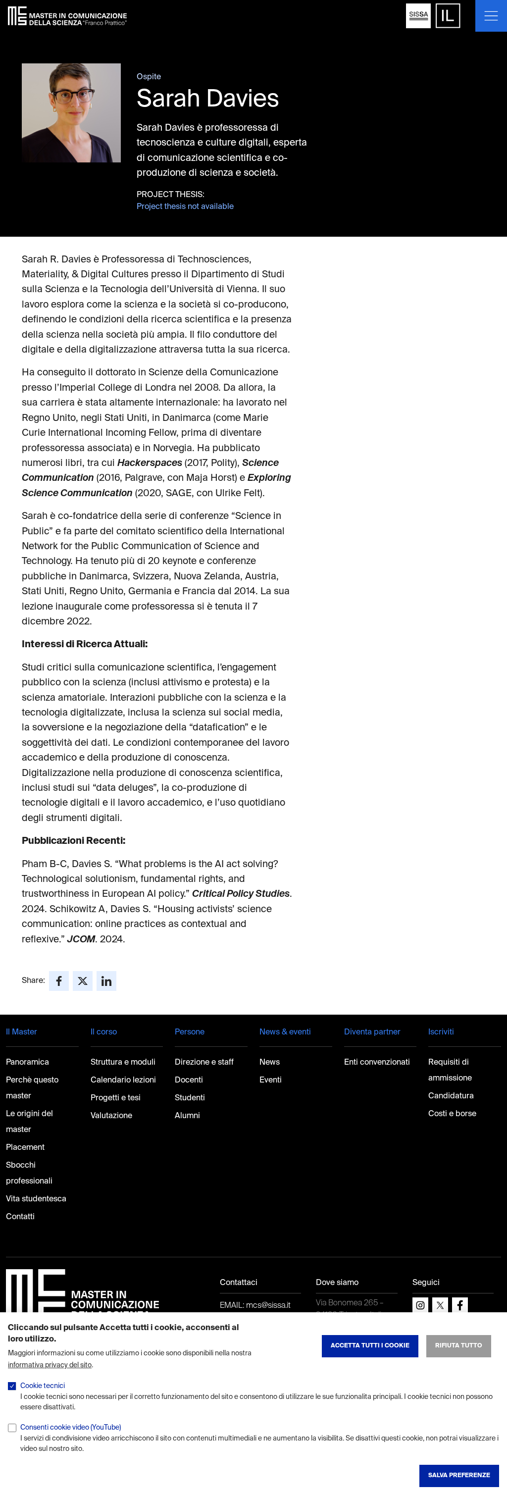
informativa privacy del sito (50, 1365)
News (269, 1063)
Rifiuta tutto (458, 1346)
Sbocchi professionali (29, 1174)
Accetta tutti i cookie (370, 1346)
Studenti (190, 1098)
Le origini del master (29, 1122)
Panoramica (27, 1063)
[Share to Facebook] (59, 981)
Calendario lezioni (123, 1080)
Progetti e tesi (116, 1098)
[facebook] (460, 1305)
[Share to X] (83, 981)
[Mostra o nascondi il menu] (491, 16)
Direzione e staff (204, 1063)
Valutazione (111, 1116)
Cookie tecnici (42, 1386)
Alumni (187, 1116)
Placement (25, 1148)
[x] (440, 1305)
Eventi (270, 1080)
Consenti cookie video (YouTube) (70, 1427)
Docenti (189, 1080)
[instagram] (420, 1305)
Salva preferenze (459, 1476)
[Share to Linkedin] (106, 981)
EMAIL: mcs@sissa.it (255, 1306)
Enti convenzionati (377, 1063)
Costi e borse (452, 1114)
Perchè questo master (32, 1088)
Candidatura (451, 1096)
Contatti (20, 1217)
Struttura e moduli (123, 1063)
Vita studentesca (36, 1199)
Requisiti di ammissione (450, 1071)
